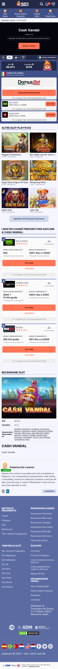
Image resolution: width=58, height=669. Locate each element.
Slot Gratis (5, 15)
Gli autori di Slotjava (40, 555)
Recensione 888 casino (41, 518)
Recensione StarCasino (41, 536)
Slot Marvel (7, 582)
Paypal (5, 516)
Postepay (6, 520)
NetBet (46, 433)
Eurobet (50, 431)
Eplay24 (17, 435)
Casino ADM (37, 15)
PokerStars (26, 431)
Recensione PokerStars (41, 513)
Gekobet (17, 433)
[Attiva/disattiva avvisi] (41, 4)
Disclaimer (35, 595)
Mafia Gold (7, 210)
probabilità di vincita (34, 666)
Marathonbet (42, 435)
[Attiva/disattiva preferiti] (53, 4)
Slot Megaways (9, 555)
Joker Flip (34, 210)
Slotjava (5, 20)
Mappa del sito (37, 573)
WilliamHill (42, 431)
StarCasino (26, 429)
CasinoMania (19, 439)
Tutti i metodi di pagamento (14, 533)
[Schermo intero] (3, 57)
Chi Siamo (35, 551)
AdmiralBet (27, 437)
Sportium (25, 435)
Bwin (28, 439)
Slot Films (6, 569)
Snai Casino (44, 429)
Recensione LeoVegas (41, 522)
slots (12, 20)
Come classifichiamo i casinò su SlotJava (40, 567)
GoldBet (33, 435)
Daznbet (17, 429)
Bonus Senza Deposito (21, 15)
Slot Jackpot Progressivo (13, 551)
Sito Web (50, 104)
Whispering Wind (38, 182)
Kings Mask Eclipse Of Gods (15, 182)
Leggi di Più (49, 491)
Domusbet (18, 437)
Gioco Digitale (44, 437)
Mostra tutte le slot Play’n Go (29, 219)
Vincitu (35, 437)
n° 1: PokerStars (50, 15)
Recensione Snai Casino (42, 527)
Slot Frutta (6, 578)
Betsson (17, 431)
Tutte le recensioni (39, 540)
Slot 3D (5, 564)
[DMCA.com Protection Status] (29, 633)
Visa (3, 525)
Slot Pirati (6, 573)
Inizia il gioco (29, 46)
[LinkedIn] (7, 491)
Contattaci (35, 600)
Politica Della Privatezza (42, 591)
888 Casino (26, 433)
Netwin (34, 431)
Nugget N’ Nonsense (11, 154)
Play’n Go (30, 34)
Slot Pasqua (7, 586)
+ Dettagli (29, 269)
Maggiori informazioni (29, 93)
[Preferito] (23, 57)
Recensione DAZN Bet (41, 531)
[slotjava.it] (22, 4)
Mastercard (7, 529)
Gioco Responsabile (40, 586)
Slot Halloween (8, 560)
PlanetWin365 (37, 433)
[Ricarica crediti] (10, 57)
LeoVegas (35, 429)
